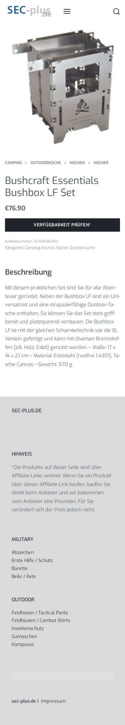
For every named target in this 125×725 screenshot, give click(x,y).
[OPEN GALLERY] (62, 86)
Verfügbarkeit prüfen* (62, 225)
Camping (13, 162)
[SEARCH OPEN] (116, 11)
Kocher (101, 162)
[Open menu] (67, 11)
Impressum (53, 701)
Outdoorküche (46, 162)
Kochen (77, 162)
